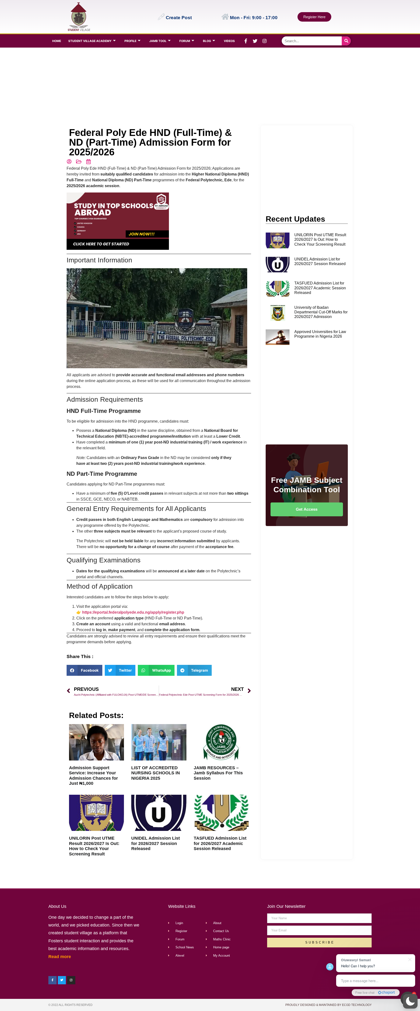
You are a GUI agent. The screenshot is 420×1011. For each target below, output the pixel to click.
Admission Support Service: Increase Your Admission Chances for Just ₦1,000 (93, 775)
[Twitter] (255, 41)
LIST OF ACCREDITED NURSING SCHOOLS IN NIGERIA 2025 (155, 773)
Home (56, 41)
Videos (229, 41)
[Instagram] (264, 41)
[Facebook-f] (245, 41)
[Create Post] (161, 16)
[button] (410, 1001)
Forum (184, 41)
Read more (59, 956)
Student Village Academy (90, 41)
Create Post (179, 17)
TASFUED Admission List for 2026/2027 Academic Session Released (220, 843)
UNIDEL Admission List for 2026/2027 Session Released (155, 843)
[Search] (346, 40)
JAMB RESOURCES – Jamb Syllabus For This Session (218, 773)
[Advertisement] (209, 86)
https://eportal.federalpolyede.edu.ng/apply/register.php (133, 612)
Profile (130, 41)
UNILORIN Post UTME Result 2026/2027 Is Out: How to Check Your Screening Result (94, 846)
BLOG (207, 41)
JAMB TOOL (157, 41)
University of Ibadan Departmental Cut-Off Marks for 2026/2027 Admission (321, 312)
